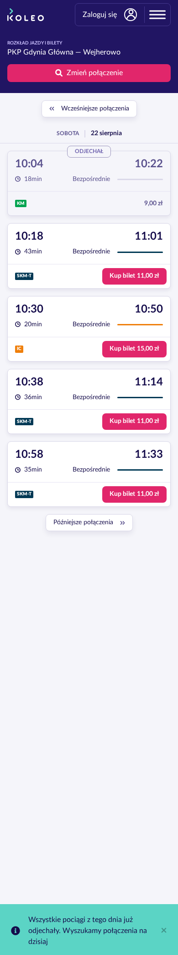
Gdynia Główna (48, 52)
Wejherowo (101, 52)
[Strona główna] (25, 14)
